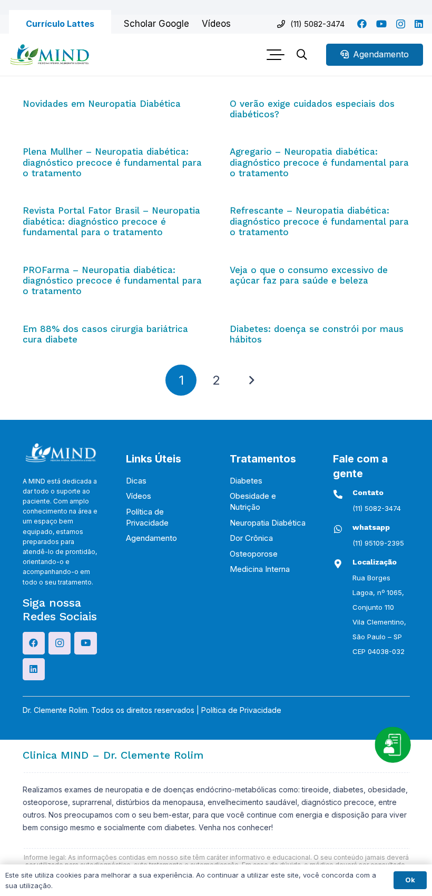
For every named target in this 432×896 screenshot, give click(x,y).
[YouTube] (381, 23)
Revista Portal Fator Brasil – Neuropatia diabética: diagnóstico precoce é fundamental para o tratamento (111, 221)
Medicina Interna (260, 569)
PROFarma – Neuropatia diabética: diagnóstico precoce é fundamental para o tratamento (112, 281)
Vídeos (138, 496)
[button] (275, 54)
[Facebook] (362, 23)
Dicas (136, 481)
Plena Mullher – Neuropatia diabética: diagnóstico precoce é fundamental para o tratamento (112, 162)
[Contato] (342, 494)
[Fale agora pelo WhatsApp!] (392, 744)
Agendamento (151, 538)
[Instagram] (400, 24)
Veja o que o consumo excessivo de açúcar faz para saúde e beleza (309, 275)
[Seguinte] (251, 380)
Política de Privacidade (241, 710)
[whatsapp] (342, 529)
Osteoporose (254, 554)
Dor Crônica (251, 538)
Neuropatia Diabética (268, 523)
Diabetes (246, 481)
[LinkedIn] (419, 23)
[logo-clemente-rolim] (49, 54)
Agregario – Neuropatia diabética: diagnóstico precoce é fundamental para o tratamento (319, 162)
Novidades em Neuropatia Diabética (102, 103)
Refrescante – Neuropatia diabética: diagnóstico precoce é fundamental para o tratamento (319, 221)
